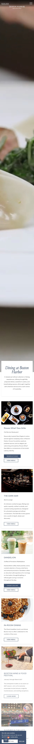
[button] (31, 3)
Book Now (5, 3)
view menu (11, 639)
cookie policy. (14, 737)
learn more (11, 696)
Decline (21, 741)
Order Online (12, 585)
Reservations (12, 456)
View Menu (11, 460)
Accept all (9, 741)
